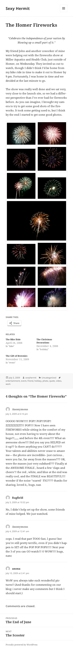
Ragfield (17, 497)
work (8, 384)
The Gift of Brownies (16, 355)
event (23, 380)
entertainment (13, 380)
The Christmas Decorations (44, 341)
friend (30, 380)
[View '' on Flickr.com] (21, 134)
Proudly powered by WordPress (21, 644)
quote (52, 380)
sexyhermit (30, 377)
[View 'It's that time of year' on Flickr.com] (36, 221)
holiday (37, 380)
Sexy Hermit (18, 8)
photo (45, 380)
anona (16, 568)
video (58, 380)
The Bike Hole (13, 339)
